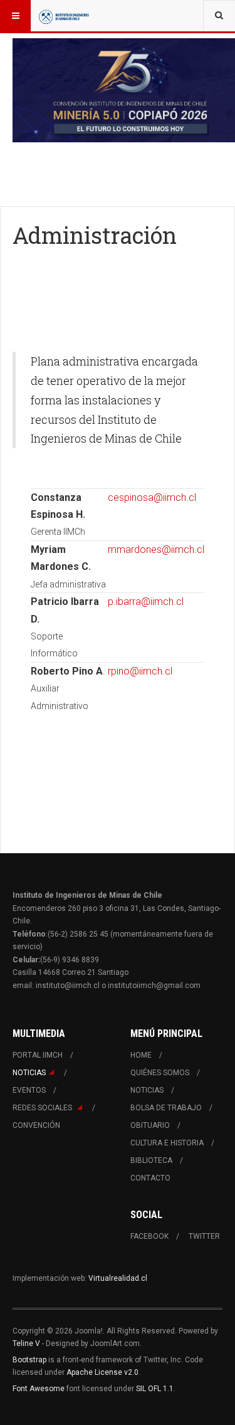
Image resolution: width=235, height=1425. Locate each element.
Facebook (149, 1236)
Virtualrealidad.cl (117, 1278)
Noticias (29, 1072)
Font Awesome (39, 1388)
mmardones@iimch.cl (156, 549)
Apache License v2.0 (102, 1372)
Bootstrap (29, 1359)
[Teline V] (64, 15)
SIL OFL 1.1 (155, 1388)
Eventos (29, 1090)
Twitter (204, 1236)
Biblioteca (151, 1160)
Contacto (150, 1178)
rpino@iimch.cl (140, 671)
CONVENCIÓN (36, 1125)
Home (141, 1055)
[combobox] (219, 15)
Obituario (150, 1125)
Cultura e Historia (167, 1142)
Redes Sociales (43, 1107)
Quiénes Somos (159, 1072)
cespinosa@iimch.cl (152, 497)
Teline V (26, 1343)
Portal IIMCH (38, 1055)
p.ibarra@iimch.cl (146, 601)
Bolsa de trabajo (166, 1107)
